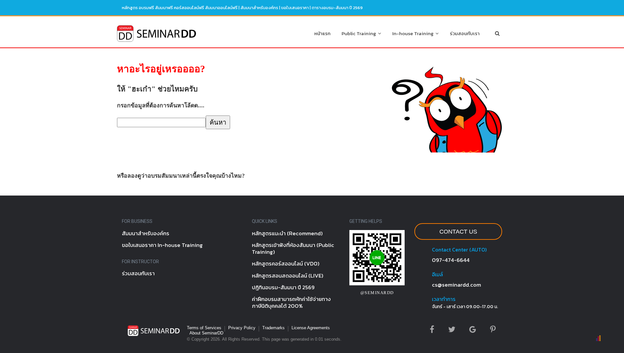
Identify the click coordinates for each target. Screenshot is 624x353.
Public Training (360, 33)
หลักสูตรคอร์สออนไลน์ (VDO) (285, 263)
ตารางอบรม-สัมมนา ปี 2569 (337, 8)
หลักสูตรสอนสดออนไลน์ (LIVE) (287, 275)
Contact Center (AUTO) (459, 249)
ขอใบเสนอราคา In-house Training (162, 245)
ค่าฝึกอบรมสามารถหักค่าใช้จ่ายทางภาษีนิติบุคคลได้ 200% (291, 302)
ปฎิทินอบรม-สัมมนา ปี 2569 (283, 287)
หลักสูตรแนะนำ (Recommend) (287, 233)
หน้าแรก (322, 33)
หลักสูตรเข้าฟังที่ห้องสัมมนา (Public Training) (293, 248)
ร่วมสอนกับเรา (465, 33)
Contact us (458, 231)
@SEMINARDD (377, 292)
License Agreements (311, 327)
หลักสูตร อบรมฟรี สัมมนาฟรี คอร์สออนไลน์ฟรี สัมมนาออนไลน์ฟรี (180, 8)
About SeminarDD (206, 333)
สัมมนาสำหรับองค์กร (259, 8)
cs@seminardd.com (456, 284)
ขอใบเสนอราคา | (296, 8)
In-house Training (414, 33)
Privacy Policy (241, 327)
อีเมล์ (437, 274)
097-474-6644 (451, 260)
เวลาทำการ (443, 299)
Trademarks (273, 327)
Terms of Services (204, 327)
